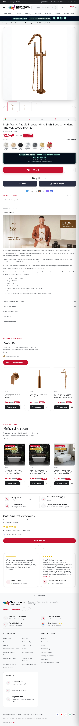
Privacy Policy (45, 649)
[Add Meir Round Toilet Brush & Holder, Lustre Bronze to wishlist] (47, 407)
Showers (6, 642)
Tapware (38, 14)
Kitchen (18, 14)
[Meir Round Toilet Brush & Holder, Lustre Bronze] (39, 378)
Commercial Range (9, 664)
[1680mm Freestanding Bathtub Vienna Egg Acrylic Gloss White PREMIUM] (64, 455)
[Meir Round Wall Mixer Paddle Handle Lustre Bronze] (14, 378)
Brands (57, 14)
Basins (5, 645)
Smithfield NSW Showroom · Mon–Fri (63, 2)
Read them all (39, 541)
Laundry (28, 14)
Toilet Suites (7, 638)
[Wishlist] (67, 7)
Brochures (44, 659)
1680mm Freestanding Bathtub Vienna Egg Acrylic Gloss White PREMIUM (63, 472)
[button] (76, 7)
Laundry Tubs (26, 645)
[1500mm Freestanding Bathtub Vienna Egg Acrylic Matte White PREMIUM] (39, 455)
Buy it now (39, 178)
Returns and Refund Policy (50, 663)
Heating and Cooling (10, 658)
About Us (44, 638)
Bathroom (7, 14)
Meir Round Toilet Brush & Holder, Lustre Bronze (38, 395)
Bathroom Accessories (11, 649)
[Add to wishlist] (20, 184)
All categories (69, 14)
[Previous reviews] (37, 547)
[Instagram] (29, 609)
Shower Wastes (27, 652)
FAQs (43, 645)
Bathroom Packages (29, 664)
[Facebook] (24, 609)
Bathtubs (25, 638)
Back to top (41, 595)
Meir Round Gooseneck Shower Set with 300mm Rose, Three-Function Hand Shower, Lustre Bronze (63, 396)
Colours (48, 14)
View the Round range (14, 362)
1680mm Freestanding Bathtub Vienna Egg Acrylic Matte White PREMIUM (14, 472)
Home (3, 23)
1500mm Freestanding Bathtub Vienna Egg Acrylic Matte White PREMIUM (39, 472)
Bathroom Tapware (28, 642)
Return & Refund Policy (25, 714)
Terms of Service (46, 652)
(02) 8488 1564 (44, 2)
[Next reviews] (42, 547)
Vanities (24, 649)
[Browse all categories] (4, 7)
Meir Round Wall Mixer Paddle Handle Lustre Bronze (12, 396)
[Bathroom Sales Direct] (19, 7)
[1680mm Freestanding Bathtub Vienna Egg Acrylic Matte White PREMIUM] (14, 455)
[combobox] (40, 200)
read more (46, 576)
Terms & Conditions (9, 714)
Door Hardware (8, 668)
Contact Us (45, 642)
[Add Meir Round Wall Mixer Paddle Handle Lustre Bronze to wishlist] (22, 407)
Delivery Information (48, 656)
